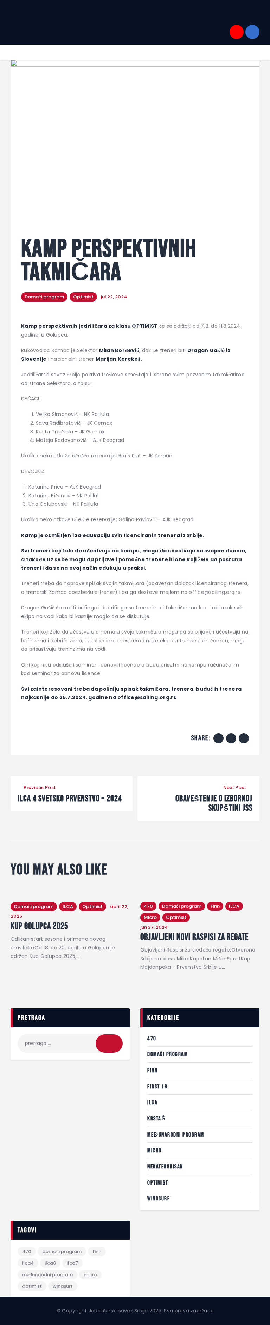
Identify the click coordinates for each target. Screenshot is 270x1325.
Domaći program (44, 296)
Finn (215, 906)
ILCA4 (28, 1263)
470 (148, 906)
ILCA (68, 906)
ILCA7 (72, 1263)
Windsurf (158, 1198)
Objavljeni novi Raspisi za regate (194, 937)
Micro (150, 917)
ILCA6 (50, 1263)
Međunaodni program (47, 1274)
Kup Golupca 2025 (39, 926)
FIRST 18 (157, 1086)
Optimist (83, 296)
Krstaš (156, 1118)
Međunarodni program (175, 1134)
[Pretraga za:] (70, 1043)
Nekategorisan (165, 1166)
